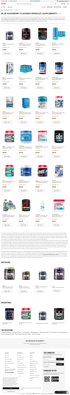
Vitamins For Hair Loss (54, 332)
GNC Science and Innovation (35, 375)
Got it (11, 388)
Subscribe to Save (20, 359)
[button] (63, 3)
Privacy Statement (29, 393)
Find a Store (19, 355)
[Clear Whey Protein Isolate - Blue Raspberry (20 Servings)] (59, 102)
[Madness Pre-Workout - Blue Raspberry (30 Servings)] (26, 205)
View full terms (46, 366)
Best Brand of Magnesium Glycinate (7, 334)
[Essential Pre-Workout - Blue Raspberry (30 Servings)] (26, 170)
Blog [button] (11, 7)
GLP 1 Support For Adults (16, 332)
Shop (2, 9)
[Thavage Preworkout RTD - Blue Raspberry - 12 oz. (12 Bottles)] (43, 205)
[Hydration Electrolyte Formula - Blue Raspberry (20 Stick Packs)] (26, 102)
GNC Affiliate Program (33, 371)
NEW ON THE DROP (57, 7)
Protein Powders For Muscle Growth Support (23, 334)
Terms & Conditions (44, 393)
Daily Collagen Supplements (6, 332)
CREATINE (65, 7)
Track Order (7, 355)
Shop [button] (4, 7)
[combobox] (36, 4)
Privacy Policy (5, 385)
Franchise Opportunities (34, 363)
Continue (60, 364)
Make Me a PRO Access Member (63, 1)
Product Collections (20, 373)
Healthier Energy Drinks (36, 334)
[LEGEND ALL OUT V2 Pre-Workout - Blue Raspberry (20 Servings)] (43, 170)
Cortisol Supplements (26, 332)
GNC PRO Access (33, 367)
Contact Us (7, 357)
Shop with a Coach (20, 357)
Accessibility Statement (34, 361)
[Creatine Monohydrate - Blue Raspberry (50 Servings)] (10, 102)
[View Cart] (68, 3)
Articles (31, 359)
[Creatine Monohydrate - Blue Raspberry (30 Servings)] (59, 205)
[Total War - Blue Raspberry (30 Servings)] (10, 33)
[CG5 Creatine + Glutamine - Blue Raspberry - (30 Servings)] (59, 136)
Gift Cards (19, 361)
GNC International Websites (22, 367)
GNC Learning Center (8, 361)
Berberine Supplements (63, 332)
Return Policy (7, 367)
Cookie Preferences (11, 391)
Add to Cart (7, 53)
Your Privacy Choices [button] (37, 393)
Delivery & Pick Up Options (9, 363)
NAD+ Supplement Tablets (44, 332)
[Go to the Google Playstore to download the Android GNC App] (55, 378)
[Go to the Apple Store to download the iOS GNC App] (55, 380)
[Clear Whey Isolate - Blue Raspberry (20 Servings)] (59, 170)
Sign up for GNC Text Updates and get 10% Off (52, 362)
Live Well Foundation (33, 369)
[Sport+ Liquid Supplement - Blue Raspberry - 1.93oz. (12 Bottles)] (10, 205)
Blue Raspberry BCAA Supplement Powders (51, 254)
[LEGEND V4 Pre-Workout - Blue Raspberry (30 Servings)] (10, 136)
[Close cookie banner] (19, 376)
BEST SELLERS (49, 7)
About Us (31, 355)
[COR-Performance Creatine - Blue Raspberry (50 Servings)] (43, 102)
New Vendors (32, 373)
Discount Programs (20, 369)
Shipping (6, 365)
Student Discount (20, 371)
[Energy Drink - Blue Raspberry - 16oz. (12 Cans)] (59, 33)
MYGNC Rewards (33, 365)
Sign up (60, 359)
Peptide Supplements (35, 332)
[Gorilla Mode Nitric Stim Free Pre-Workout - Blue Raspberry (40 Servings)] (26, 33)
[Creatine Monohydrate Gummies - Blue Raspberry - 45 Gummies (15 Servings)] (26, 136)
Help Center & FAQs (8, 359)
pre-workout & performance (8, 9)
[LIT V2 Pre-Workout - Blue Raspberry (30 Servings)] (43, 33)
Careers (31, 380)
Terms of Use (10, 385)
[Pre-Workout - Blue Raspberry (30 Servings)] (43, 136)
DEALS (44, 7)
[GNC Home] (3, 3)
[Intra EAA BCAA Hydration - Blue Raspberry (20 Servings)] (10, 170)
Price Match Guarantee (21, 365)
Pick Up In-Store (20, 363)
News (31, 357)
